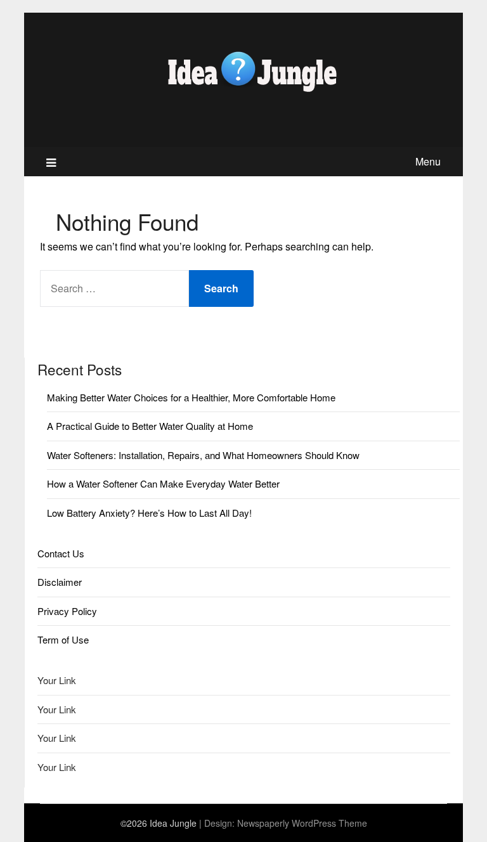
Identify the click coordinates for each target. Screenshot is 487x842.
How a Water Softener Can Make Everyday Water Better (163, 483)
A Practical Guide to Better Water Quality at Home (150, 425)
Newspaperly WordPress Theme (302, 823)
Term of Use (63, 639)
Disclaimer (59, 581)
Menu (428, 161)
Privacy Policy (67, 611)
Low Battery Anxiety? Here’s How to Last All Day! (149, 512)
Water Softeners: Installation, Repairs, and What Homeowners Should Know (203, 455)
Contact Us (60, 553)
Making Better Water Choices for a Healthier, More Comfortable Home (191, 397)
